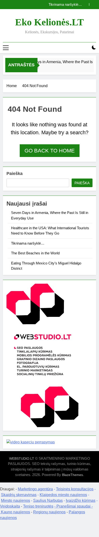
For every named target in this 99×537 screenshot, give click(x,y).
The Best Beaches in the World (35, 253)
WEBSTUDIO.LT (21, 458)
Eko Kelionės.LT (49, 22)
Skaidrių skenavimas (19, 495)
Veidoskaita (10, 506)
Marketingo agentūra (35, 489)
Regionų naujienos (49, 512)
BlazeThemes (72, 475)
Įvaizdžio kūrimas (80, 500)
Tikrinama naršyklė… (65, 4)
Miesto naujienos (15, 500)
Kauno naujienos (15, 512)
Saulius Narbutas (48, 500)
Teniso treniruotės (38, 506)
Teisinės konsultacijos (74, 489)
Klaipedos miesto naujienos (63, 495)
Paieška (14, 173)
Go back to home (50, 151)
